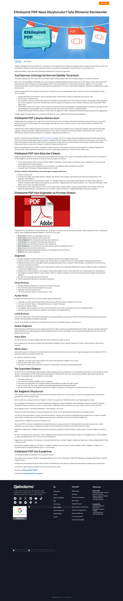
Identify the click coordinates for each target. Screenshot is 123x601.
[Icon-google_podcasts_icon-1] (36, 502)
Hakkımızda (56, 491)
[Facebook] (15, 498)
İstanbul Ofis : (97, 504)
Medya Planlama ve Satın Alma (80, 507)
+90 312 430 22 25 (98, 498)
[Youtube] (36, 498)
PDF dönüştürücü (47, 138)
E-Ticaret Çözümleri (77, 516)
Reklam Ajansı (75, 491)
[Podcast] (30, 502)
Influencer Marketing (77, 513)
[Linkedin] (30, 498)
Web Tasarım (75, 500)
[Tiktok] (41, 498)
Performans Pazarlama (78, 497)
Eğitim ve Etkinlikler (58, 497)
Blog (54, 501)
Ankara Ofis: (96, 491)
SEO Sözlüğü (56, 504)
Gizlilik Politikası (57, 513)
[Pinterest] (20, 502)
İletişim (55, 517)
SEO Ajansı (74, 494)
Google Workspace (77, 504)
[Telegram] (15, 502)
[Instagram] (20, 498)
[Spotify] (25, 502)
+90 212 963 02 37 (98, 512)
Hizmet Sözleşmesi (58, 510)
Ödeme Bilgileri (57, 507)
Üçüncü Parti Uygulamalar (79, 510)
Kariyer (55, 494)
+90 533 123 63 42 (98, 499)
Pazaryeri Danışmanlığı (78, 519)
